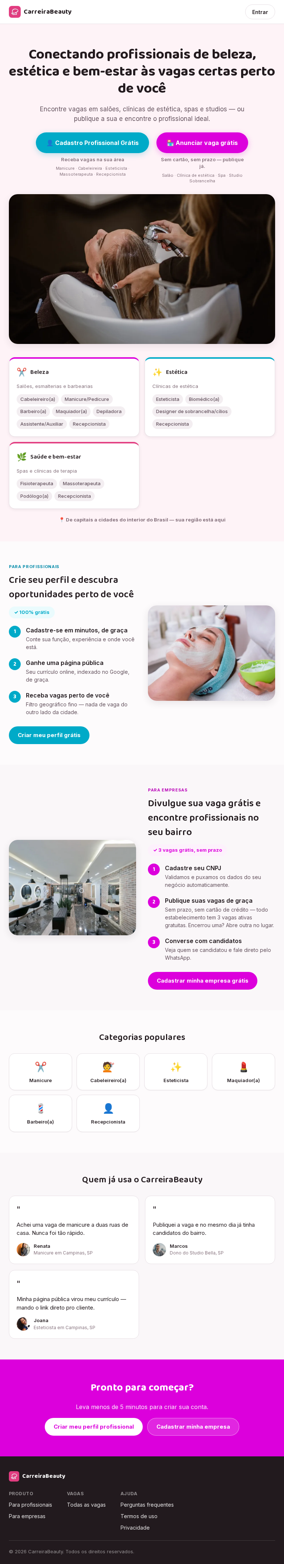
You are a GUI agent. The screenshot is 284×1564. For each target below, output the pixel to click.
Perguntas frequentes (147, 1504)
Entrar (260, 12)
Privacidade (135, 1527)
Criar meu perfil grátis (49, 735)
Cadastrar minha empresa (193, 1426)
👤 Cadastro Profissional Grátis (92, 142)
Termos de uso (139, 1516)
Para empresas (27, 1516)
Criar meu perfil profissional (94, 1426)
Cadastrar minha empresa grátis (202, 980)
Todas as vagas (86, 1504)
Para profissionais (30, 1504)
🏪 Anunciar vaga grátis (202, 142)
